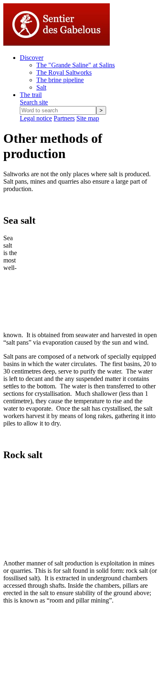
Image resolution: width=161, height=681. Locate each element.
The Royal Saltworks (64, 72)
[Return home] (56, 43)
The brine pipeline (60, 79)
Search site (34, 102)
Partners (64, 118)
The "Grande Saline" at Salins (75, 65)
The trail (31, 94)
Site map (87, 118)
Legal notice (36, 118)
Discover (31, 57)
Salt (41, 87)
